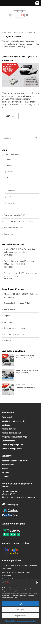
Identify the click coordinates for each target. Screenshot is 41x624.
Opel (9, 197)
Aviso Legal (33, 621)
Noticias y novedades (13, 228)
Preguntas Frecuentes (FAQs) (15, 437)
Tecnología (8, 234)
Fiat (8, 178)
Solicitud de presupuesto (14, 328)
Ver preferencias (20, 616)
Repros (7, 315)
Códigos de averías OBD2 (15, 215)
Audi (9, 159)
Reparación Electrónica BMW (17, 303)
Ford (9, 184)
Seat (9, 209)
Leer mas (10, 116)
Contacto (6, 425)
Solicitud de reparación (14, 334)
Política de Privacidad (23, 621)
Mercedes (11, 190)
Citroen (10, 172)
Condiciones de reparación (13, 421)
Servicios (8, 322)
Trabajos (7, 340)
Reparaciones (10, 309)
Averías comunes (11, 155)
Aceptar (20, 604)
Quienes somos (8, 441)
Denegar (20, 610)
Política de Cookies (10, 621)
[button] (38, 583)
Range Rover (12, 203)
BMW (9, 165)
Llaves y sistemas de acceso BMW (19, 221)
